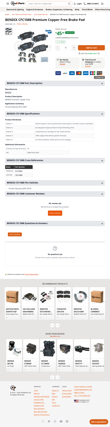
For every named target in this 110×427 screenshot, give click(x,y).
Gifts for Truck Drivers (42, 415)
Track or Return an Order (83, 387)
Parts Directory (39, 409)
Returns (37, 393)
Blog (53, 393)
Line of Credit (39, 399)
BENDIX (8, 92)
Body (77, 9)
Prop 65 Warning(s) (31, 274)
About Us (55, 390)
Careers (55, 396)
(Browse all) (55, 336)
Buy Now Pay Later (40, 412)
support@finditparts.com (83, 390)
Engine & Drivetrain (34, 9)
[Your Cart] (102, 3)
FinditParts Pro (39, 403)
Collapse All (99, 77)
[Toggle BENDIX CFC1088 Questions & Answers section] (102, 223)
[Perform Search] (69, 3)
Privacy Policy (67, 393)
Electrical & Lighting (15, 9)
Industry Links (39, 406)
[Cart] (102, 3)
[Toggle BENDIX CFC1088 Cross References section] (102, 160)
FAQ (53, 399)
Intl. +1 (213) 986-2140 (82, 396)
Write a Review (22, 24)
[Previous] (52, 325)
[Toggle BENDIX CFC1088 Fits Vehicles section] (102, 183)
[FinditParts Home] (17, 3)
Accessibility (66, 396)
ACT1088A (18, 171)
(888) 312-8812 (79, 393)
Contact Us (56, 406)
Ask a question (15, 234)
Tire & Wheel (87, 9)
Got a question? (98, 422)
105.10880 (18, 175)
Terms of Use (66, 390)
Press (54, 403)
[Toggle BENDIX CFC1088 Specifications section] (102, 114)
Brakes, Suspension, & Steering (59, 9)
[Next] (58, 325)
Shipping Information (41, 396)
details (88, 66)
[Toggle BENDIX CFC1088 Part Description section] (102, 83)
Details (62, 64)
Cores (36, 390)
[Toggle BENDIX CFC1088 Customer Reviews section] (102, 194)
